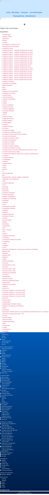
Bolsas (4, 89)
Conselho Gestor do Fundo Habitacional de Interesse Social (19, 150)
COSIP (4, 165)
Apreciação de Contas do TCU (11, 44)
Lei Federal (5, 237)
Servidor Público (7, 317)
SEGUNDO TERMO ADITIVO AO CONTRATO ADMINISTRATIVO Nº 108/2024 (25, 311)
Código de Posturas (8, 118)
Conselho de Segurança (9, 140)
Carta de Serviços (7, 97)
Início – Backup (6, 230)
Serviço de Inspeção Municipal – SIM (13, 313)
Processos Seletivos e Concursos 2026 (13, 296)
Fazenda (4, 202)
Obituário (5, 257)
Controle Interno (7, 163)
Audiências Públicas (8, 81)
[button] (16, 12)
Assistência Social (7, 48)
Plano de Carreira (7, 278)
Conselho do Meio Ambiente (10, 146)
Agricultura (5, 38)
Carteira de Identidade (8, 99)
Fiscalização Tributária (8, 208)
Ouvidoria (5, 263)
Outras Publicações (8, 261)
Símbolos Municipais (8, 321)
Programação (6, 302)
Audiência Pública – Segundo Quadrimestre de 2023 (17, 52)
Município (15, 12)
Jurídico (4, 233)
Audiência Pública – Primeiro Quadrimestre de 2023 (17, 60)
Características (6, 95)
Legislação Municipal (8, 235)
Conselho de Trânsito (8, 142)
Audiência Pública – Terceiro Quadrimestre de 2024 (17, 77)
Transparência (18, 16)
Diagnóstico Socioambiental (10, 179)
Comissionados (6, 122)
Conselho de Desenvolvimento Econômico (14, 134)
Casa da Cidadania (7, 105)
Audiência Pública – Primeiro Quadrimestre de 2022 (17, 58)
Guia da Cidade (6, 220)
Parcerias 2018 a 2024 (8, 269)
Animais (4, 42)
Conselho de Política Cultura (10, 138)
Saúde (4, 308)
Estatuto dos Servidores (9, 198)
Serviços (4, 315)
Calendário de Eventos (9, 93)
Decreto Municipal (7, 173)
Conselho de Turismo (8, 144)
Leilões (4, 243)
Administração (6, 34)
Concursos (5, 128)
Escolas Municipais (8, 194)
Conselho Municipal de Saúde (11, 151)
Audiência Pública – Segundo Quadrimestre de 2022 (17, 68)
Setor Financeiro (7, 319)
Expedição (5, 200)
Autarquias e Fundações (9, 83)
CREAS (4, 169)
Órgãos (4, 259)
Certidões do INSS (7, 107)
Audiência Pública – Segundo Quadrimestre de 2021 (17, 50)
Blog (3, 87)
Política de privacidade (8, 284)
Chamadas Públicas (8, 111)
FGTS (4, 204)
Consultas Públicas (8, 157)
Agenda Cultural (7, 36)
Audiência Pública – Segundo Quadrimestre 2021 (16, 66)
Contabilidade (6, 159)
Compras (5, 124)
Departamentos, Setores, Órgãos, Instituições (15, 177)
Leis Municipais (36, 12)
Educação (5, 189)
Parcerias (5, 267)
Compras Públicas (7, 126)
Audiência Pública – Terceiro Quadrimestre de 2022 (17, 73)
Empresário (5, 191)
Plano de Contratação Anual (10, 280)
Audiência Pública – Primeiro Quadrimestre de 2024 (17, 62)
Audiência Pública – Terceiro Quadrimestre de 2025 (17, 79)
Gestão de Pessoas (8, 216)
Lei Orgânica (6, 241)
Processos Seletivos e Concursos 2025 (13, 294)
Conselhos (5, 155)
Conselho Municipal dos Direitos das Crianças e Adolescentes (20, 153)
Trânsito (4, 327)
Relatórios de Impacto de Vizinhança (13, 306)
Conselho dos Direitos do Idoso (11, 148)
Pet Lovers (5, 274)
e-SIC (4, 185)
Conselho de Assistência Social (11, 132)
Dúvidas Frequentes (8, 183)
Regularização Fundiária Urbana (11, 304)
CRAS (4, 167)
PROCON (5, 298)
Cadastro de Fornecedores (10, 91)
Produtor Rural (6, 300)
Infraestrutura (6, 226)
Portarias (5, 286)
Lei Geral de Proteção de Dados (11, 239)
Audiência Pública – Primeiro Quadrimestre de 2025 (17, 64)
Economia (5, 187)
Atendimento (30, 16)
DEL (3, 175)
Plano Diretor (6, 282)
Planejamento (6, 276)
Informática (5, 224)
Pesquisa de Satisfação (9, 272)
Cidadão (4, 112)
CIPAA (4, 114)
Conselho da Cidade (8, 130)
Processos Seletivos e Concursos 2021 (13, 292)
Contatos (5, 161)
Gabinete (5, 210)
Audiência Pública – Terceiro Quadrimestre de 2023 (17, 75)
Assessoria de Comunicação (10, 46)
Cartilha (4, 101)
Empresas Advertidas (8, 192)
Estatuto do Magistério (8, 196)
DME (3, 181)
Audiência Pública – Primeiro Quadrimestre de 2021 (17, 56)
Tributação (5, 331)
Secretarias (5, 310)
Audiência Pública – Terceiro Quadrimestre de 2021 (17, 71)
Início (8, 12)
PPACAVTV (5, 288)
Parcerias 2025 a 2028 (8, 271)
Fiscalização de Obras (8, 206)
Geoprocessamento (8, 214)
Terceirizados (6, 325)
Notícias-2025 (6, 255)
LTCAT (4, 247)
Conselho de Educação (9, 136)
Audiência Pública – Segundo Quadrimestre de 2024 (17, 54)
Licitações (5, 245)
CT (3, 171)
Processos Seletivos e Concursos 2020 (13, 290)
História (4, 222)
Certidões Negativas (8, 109)
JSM (3, 231)
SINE (3, 323)
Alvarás (4, 40)
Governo (24, 12)
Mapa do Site (6, 251)
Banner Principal (7, 85)
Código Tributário (7, 120)
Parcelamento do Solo (8, 265)
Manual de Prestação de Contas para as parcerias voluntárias (20, 249)
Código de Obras (7, 116)
